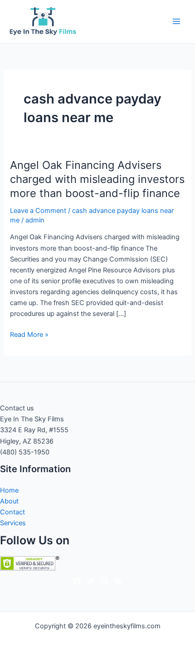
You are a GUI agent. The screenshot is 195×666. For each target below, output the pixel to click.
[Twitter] (91, 581)
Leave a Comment (38, 211)
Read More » (29, 335)
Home (9, 490)
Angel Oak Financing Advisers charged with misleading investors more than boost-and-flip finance (97, 179)
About (9, 501)
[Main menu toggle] (176, 21)
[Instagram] (104, 581)
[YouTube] (118, 581)
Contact (12, 512)
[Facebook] (77, 581)
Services (13, 523)
